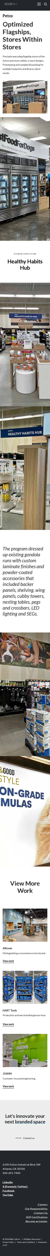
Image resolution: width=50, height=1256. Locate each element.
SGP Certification (36, 1217)
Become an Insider (36, 1221)
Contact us (28, 1138)
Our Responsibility (36, 1208)
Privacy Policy (8, 1242)
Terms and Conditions (26, 1242)
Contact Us (40, 1212)
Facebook (8, 1190)
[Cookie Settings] (4, 1251)
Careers (42, 1204)
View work (8, 960)
